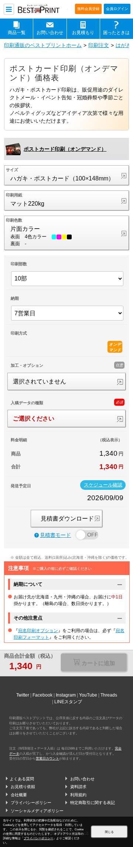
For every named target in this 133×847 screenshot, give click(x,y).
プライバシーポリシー (31, 802)
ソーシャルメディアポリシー (37, 810)
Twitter (22, 695)
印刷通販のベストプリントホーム (43, 45)
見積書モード (55, 535)
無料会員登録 (88, 9)
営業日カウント (47, 758)
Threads (108, 695)
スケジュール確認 (103, 485)
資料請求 (78, 786)
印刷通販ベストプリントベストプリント (42, 9)
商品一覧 (16, 32)
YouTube (88, 695)
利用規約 (78, 795)
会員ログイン (117, 9)
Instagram (66, 695)
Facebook (42, 695)
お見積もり (83, 32)
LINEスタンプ (68, 701)
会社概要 (19, 795)
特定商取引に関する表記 (92, 802)
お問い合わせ (50, 32)
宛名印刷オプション (38, 630)
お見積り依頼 (23, 786)
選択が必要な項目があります (94, 663)
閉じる (109, 832)
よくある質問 (22, 779)
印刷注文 (98, 45)
